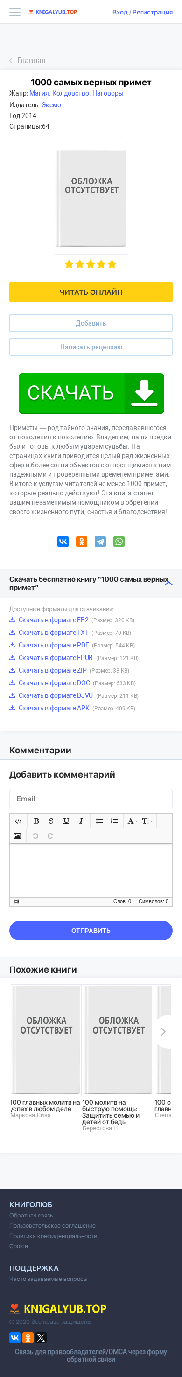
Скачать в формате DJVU (78, 695)
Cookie (18, 1246)
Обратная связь (31, 1215)
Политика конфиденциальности (53, 1235)
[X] (41, 1337)
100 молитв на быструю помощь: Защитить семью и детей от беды (111, 1112)
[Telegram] (100, 543)
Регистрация (153, 12)
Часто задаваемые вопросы (48, 1278)
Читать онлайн (91, 292)
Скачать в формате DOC (76, 683)
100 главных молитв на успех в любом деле (45, 1106)
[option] (45, 1051)
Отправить (91, 930)
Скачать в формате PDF (75, 645)
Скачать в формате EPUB (78, 657)
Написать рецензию (91, 347)
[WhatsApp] (119, 543)
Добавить (91, 323)
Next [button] (161, 1032)
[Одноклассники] (82, 543)
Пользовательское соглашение (52, 1225)
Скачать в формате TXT (74, 632)
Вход (120, 12)
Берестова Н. (101, 1128)
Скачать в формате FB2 (75, 620)
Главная (31, 60)
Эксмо (51, 105)
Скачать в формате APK (76, 708)
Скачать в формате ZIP (73, 670)
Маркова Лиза (30, 1115)
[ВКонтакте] (63, 543)
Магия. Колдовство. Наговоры (76, 93)
